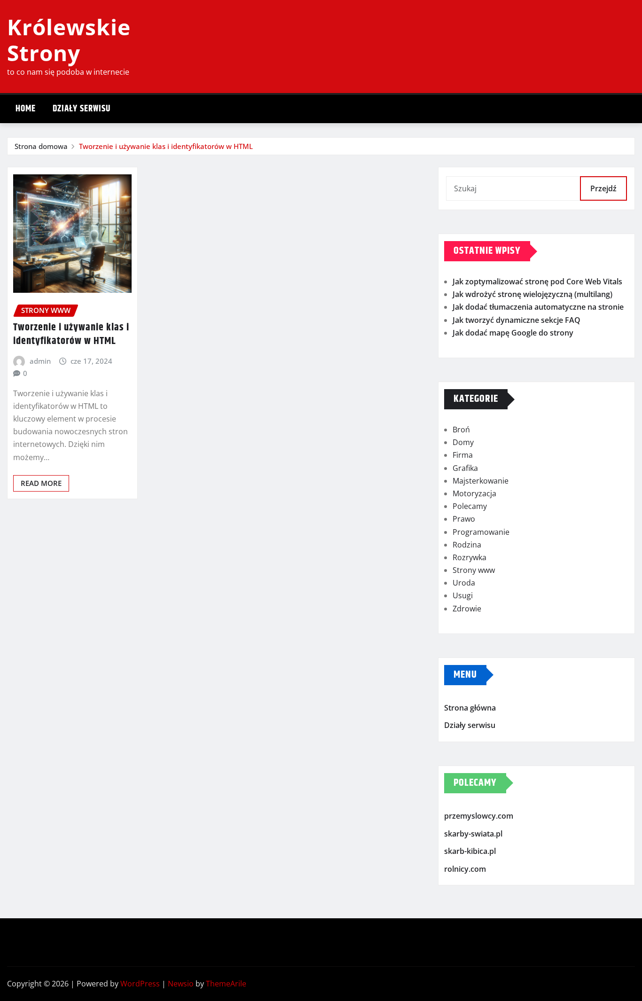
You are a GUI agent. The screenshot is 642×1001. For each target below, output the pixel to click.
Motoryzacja (474, 493)
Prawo (464, 519)
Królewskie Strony (69, 39)
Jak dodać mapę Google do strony (513, 333)
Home (26, 109)
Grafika (465, 468)
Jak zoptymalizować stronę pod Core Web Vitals (537, 281)
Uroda (464, 583)
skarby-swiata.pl (473, 834)
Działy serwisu (81, 109)
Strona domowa (41, 146)
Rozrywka (469, 557)
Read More (41, 483)
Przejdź (603, 188)
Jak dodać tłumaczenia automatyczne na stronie (538, 307)
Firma (463, 455)
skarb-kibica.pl (470, 851)
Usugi (463, 595)
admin (40, 361)
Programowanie (481, 532)
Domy (463, 442)
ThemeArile (226, 983)
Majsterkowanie (481, 481)
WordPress (140, 983)
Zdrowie (467, 608)
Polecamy (470, 506)
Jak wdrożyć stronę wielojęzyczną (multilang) (532, 294)
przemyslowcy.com (478, 816)
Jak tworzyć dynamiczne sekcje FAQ (516, 320)
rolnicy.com (465, 869)
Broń (461, 429)
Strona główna (470, 708)
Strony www (474, 570)
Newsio (181, 983)
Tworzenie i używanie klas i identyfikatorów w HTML (166, 146)
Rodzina (467, 545)
